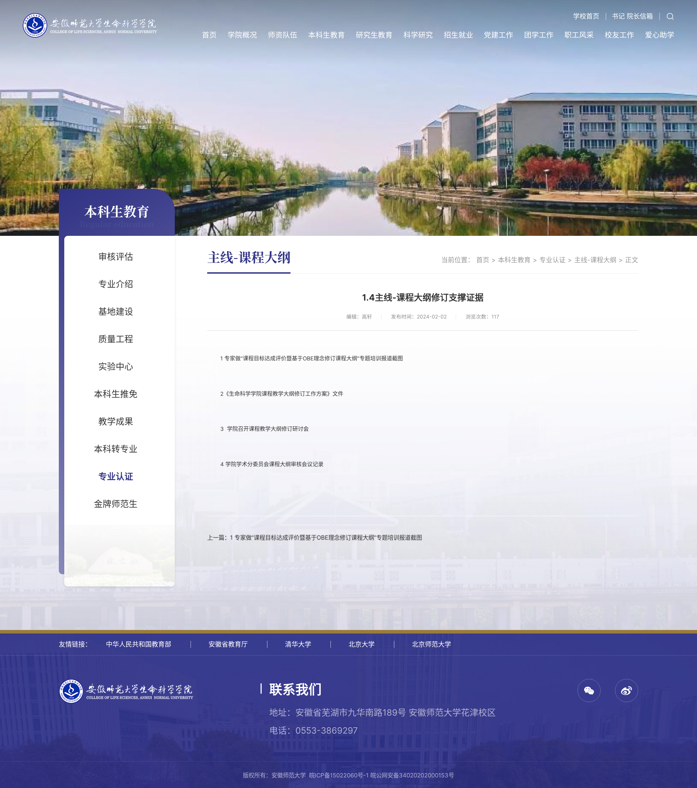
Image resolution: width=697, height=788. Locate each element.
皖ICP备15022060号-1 (339, 775)
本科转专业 (115, 449)
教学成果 (115, 421)
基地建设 (115, 311)
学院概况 (242, 34)
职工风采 (579, 34)
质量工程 (115, 339)
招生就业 (458, 34)
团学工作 (539, 34)
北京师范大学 (431, 644)
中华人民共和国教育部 (138, 644)
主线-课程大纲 (595, 260)
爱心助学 (659, 34)
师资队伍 (282, 34)
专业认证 (115, 476)
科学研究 (418, 34)
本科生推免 (115, 394)
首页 (209, 34)
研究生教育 (374, 34)
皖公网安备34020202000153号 (412, 775)
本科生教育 (326, 34)
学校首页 (586, 16)
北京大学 (361, 644)
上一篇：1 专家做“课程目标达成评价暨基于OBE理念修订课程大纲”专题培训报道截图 (314, 537)
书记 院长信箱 (632, 16)
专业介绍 (115, 284)
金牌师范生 (115, 504)
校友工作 (619, 34)
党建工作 (498, 34)
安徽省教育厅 (228, 644)
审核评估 (115, 256)
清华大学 (298, 644)
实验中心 (115, 366)
